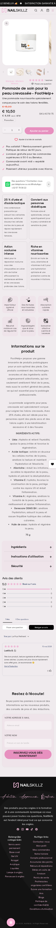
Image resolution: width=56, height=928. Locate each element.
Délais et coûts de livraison (41, 871)
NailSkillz (28, 923)
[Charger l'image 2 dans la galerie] (20, 72)
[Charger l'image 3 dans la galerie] (29, 72)
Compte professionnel (41, 858)
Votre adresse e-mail (17, 717)
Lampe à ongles (15, 872)
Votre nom (10, 735)
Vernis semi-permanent (14, 846)
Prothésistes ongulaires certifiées (41, 883)
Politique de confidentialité (41, 903)
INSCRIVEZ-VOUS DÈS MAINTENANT (28, 754)
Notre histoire (41, 853)
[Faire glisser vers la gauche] (3, 72)
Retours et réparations (41, 866)
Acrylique (14, 864)
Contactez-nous (41, 841)
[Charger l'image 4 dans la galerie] (38, 72)
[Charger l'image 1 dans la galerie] (11, 72)
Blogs (41, 897)
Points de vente (41, 877)
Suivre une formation (41, 889)
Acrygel (15, 860)
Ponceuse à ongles (14, 876)
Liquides (14, 868)
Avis (41, 893)
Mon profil (41, 845)
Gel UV (14, 856)
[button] (35, 10)
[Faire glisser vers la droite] (48, 72)
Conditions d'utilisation (41, 909)
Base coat (14, 852)
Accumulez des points (41, 862)
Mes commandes (41, 849)
